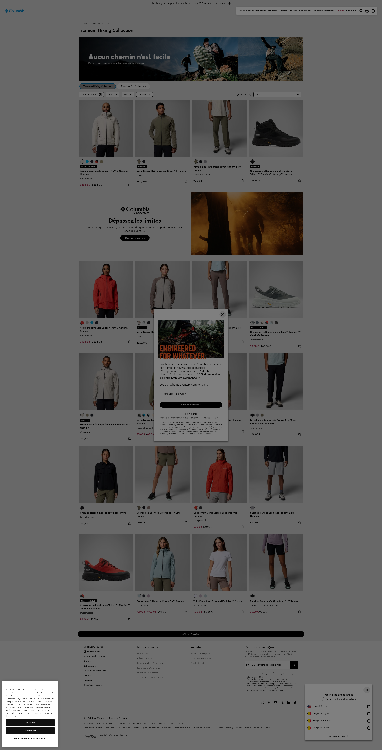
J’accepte (30, 722)
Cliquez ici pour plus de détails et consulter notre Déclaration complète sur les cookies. (30, 713)
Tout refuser (30, 730)
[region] (30, 714)
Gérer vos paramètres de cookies (30, 738)
